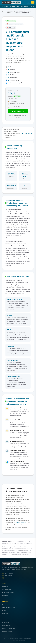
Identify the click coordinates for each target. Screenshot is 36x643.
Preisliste (5, 595)
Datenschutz (6, 625)
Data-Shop (26, 6)
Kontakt (4, 610)
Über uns (5, 613)
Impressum (5, 622)
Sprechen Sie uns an (20, 522)
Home (3, 12)
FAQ (34, 6)
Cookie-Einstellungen (8, 628)
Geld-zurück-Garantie (8, 607)
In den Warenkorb (18, 111)
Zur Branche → (27, 133)
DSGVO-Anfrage (7, 631)
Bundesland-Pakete (10, 11)
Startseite (5, 6)
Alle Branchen (15, 6)
